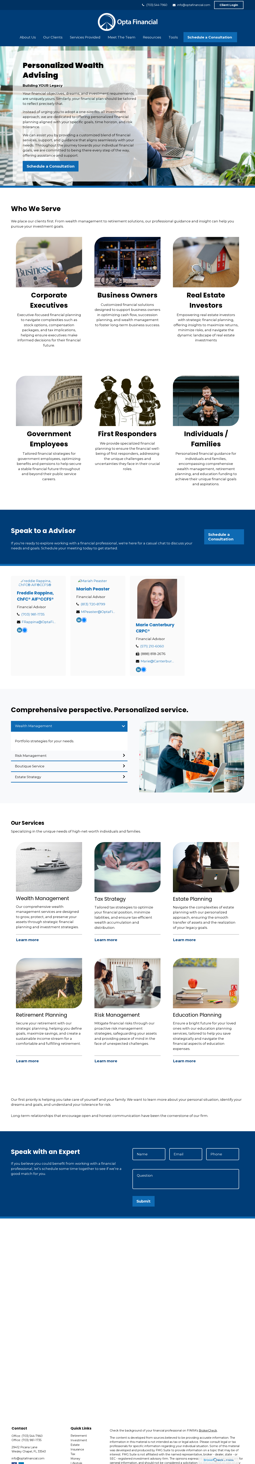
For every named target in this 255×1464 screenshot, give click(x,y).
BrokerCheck (208, 1430)
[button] (27, 37)
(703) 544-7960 (156, 5)
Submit (143, 1201)
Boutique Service (29, 766)
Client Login (229, 5)
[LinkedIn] (19, 630)
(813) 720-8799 (93, 604)
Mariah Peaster (93, 589)
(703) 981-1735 (33, 614)
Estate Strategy (28, 777)
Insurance (77, 1449)
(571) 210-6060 (152, 646)
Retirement (79, 1435)
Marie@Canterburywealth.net (158, 661)
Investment (79, 1440)
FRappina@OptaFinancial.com (39, 622)
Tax (73, 1454)
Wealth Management (33, 726)
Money (75, 1458)
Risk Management (31, 756)
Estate (75, 1445)
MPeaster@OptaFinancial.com (98, 612)
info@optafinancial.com (193, 5)
